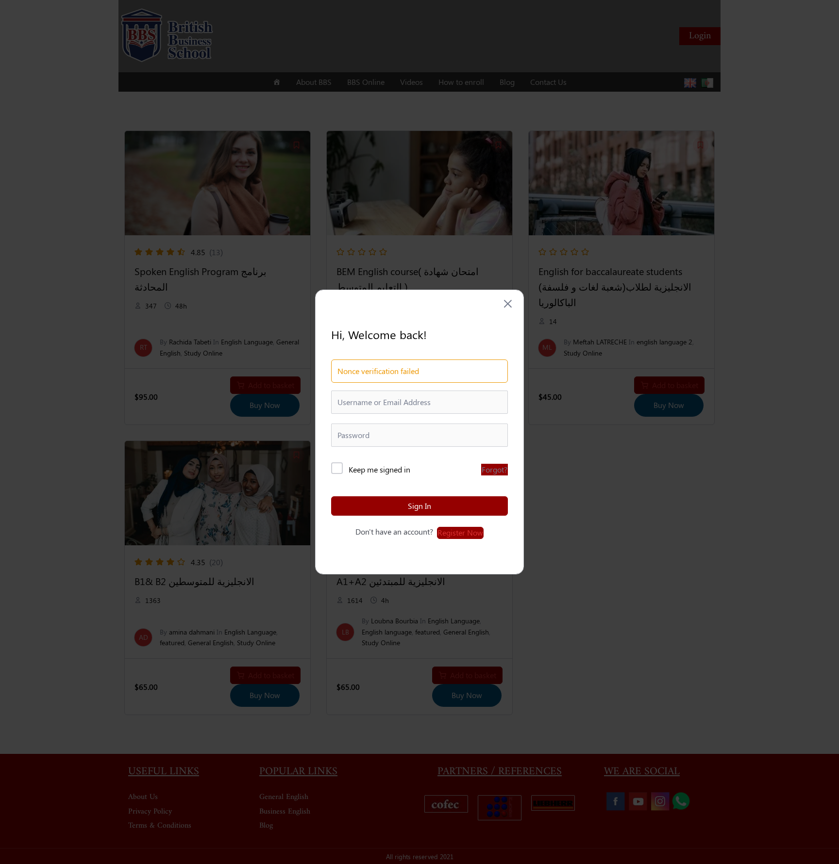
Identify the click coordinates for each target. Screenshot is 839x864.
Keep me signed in (379, 469)
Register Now (460, 532)
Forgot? (494, 469)
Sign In (419, 506)
